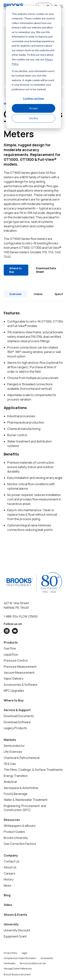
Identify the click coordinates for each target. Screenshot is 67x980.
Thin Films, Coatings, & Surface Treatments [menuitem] (33, 770)
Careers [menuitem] (9, 873)
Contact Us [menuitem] (11, 861)
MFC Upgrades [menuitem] (14, 690)
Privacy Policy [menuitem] (10, 953)
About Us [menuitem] (10, 867)
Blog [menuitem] (7, 895)
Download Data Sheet (46, 270)
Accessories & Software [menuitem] (20, 685)
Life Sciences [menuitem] (13, 752)
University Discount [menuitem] (17, 930)
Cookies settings (33, 98)
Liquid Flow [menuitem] (11, 654)
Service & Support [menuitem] (17, 710)
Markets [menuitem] (10, 740)
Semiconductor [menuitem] (14, 746)
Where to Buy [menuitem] (14, 700)
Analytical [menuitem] (10, 782)
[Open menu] (61, 6)
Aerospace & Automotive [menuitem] (21, 788)
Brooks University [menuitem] (16, 838)
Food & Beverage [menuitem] (15, 794)
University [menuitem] (11, 924)
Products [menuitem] (11, 642)
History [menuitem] (8, 879)
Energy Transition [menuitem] (16, 776)
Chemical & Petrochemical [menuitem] (21, 758)
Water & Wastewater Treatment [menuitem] (25, 800)
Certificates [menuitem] (9, 963)
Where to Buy (15, 270)
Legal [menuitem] (24, 953)
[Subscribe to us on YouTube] (15, 631)
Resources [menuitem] (12, 820)
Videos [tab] (38, 294)
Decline (33, 118)
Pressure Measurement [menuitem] (20, 667)
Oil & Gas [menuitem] (10, 764)
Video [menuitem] (8, 905)
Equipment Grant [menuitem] (15, 936)
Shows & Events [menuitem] (15, 915)
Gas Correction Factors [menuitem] (20, 844)
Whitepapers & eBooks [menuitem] (20, 826)
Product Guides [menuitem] (14, 832)
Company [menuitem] (11, 855)
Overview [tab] (15, 294)
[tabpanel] (33, 421)
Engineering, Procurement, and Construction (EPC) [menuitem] (25, 808)
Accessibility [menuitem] (47, 958)
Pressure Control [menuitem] (16, 660)
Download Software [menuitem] (17, 722)
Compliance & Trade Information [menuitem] (20, 958)
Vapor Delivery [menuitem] (13, 678)
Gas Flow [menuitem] (10, 648)
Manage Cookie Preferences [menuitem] (18, 968)
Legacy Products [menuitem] (15, 728)
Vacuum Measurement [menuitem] (19, 672)
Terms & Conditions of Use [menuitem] (33, 963)
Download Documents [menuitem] (19, 716)
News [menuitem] (7, 885)
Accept (33, 108)
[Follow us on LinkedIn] (7, 631)
